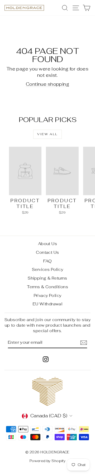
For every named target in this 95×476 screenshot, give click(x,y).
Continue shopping (47, 84)
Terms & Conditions (47, 286)
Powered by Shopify (48, 461)
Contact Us (47, 252)
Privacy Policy (47, 295)
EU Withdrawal (48, 303)
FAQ (47, 261)
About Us (47, 243)
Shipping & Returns (47, 278)
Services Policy (47, 269)
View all (47, 134)
